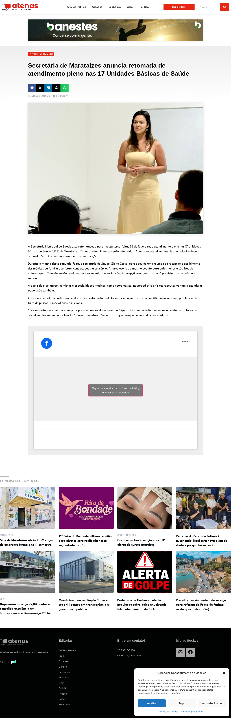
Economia (114, 6)
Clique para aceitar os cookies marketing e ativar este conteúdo (115, 390)
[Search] (224, 7)
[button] (224, 673)
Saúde (62, 699)
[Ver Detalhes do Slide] (115, 30)
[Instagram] (180, 652)
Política (144, 6)
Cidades (97, 6)
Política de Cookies (168, 711)
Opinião (63, 688)
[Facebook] (190, 652)
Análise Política (76, 6)
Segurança (65, 704)
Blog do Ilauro (179, 7)
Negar (182, 703)
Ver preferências (212, 703)
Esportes (64, 677)
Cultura (63, 666)
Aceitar (152, 703)
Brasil (62, 655)
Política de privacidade (191, 711)
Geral (130, 6)
